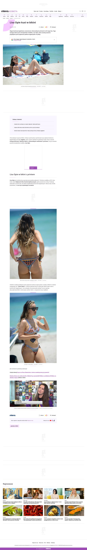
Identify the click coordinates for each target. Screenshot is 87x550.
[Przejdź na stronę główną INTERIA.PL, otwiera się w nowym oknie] (5, 11)
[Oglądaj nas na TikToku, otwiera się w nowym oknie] (54, 420)
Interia (4, 18)
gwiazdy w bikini (14, 426)
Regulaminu (31, 545)
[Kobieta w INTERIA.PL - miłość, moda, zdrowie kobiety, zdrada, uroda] (13, 11)
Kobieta (7, 18)
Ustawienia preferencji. (46, 545)
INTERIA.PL (56, 545)
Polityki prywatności (38, 545)
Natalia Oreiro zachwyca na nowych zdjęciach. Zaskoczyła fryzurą (27, 124)
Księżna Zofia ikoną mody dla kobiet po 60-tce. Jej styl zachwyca (27, 127)
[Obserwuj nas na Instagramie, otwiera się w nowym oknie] (52, 420)
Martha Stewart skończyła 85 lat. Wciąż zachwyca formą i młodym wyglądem (29, 130)
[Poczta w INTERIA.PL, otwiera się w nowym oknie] (82, 11)
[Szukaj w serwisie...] (80, 11)
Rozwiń (32, 168)
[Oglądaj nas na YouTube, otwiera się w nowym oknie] (50, 420)
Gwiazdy (11, 18)
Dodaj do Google (24, 40)
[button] (46, 11)
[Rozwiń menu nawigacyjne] (85, 11)
